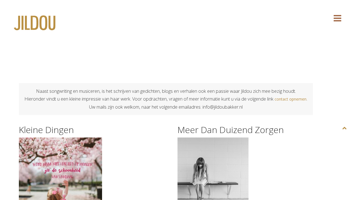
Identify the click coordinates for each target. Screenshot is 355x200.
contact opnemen (290, 99)
